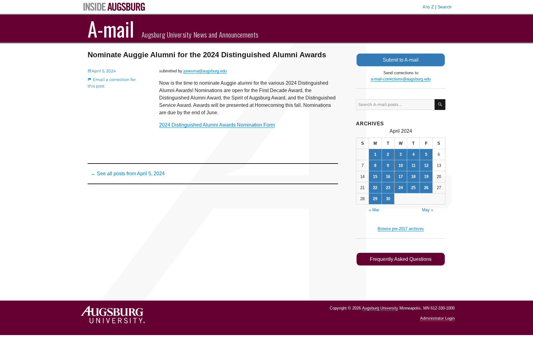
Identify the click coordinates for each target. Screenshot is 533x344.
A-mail (111, 28)
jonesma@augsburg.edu (205, 71)
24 (401, 187)
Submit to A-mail (401, 60)
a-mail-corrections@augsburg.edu (401, 79)
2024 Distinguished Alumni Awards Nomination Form (217, 124)
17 (401, 176)
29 (375, 198)
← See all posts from (128, 173)
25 (413, 187)
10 (401, 165)
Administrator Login (437, 318)
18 (413, 176)
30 (388, 198)
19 (426, 176)
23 (388, 187)
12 (426, 165)
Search (445, 6)
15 (375, 176)
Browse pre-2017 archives (401, 228)
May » (427, 210)
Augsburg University (380, 308)
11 (413, 165)
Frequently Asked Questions (401, 259)
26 (426, 187)
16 (388, 176)
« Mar (374, 210)
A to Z (428, 6)
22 (375, 187)
